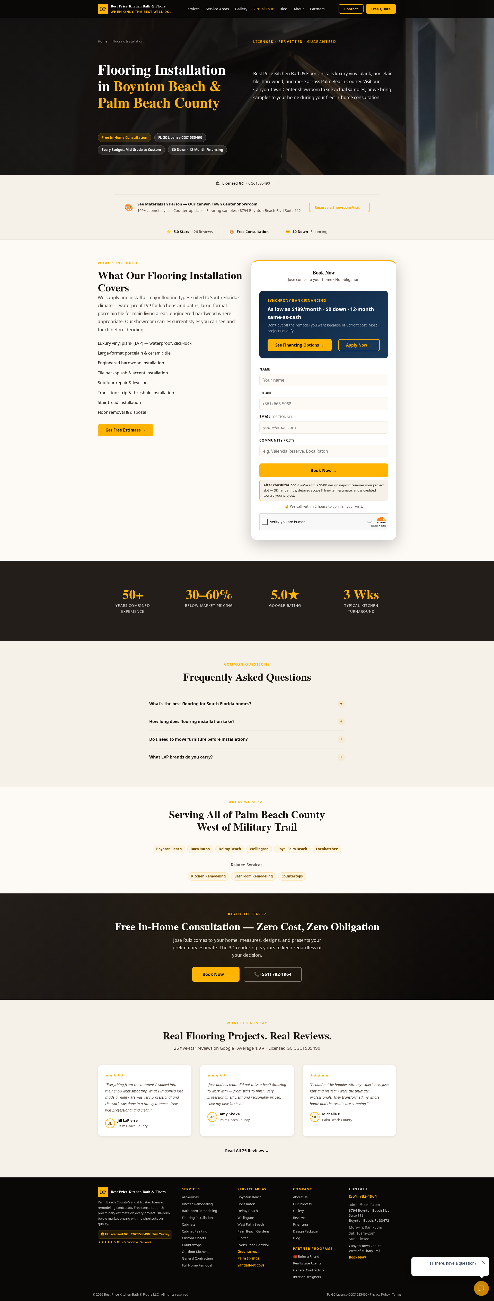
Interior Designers (307, 1276)
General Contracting (197, 1258)
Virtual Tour (263, 8)
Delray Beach (230, 849)
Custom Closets (194, 1238)
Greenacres (247, 1251)
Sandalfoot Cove (250, 1265)
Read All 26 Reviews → (247, 1150)
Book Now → (324, 470)
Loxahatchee (327, 849)
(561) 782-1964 (363, 1196)
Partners (317, 8)
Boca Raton (200, 849)
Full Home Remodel (197, 1265)
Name (264, 369)
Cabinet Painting (194, 1231)
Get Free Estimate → (125, 430)
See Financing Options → (299, 345)
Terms (396, 1294)
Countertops (292, 876)
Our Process (302, 1204)
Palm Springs (248, 1258)
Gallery (241, 8)
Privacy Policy (380, 1294)
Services (193, 8)
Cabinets (188, 1224)
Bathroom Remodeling (253, 876)
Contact (351, 8)
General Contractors (308, 1270)
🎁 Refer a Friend (306, 1256)
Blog (283, 8)
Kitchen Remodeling (208, 876)
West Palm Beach (250, 1224)
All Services (190, 1197)
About (299, 8)
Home (102, 41)
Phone (265, 393)
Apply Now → (359, 345)
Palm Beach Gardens (253, 1231)
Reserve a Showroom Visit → (339, 207)
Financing (300, 1224)
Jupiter (242, 1238)
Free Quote (381, 8)
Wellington (259, 849)
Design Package (305, 1231)
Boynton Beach (169, 849)
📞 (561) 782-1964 (273, 974)
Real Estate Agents (307, 1263)
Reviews (299, 1217)
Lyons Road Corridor (253, 1245)
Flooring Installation (197, 1217)
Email (275, 416)
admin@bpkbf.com (364, 1204)
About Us (300, 1197)
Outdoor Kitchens (195, 1251)
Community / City (277, 440)
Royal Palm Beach (292, 849)
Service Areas (217, 8)
